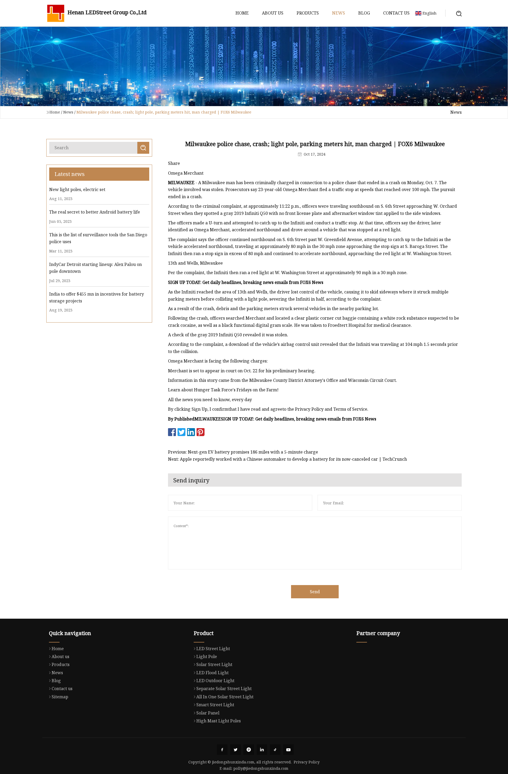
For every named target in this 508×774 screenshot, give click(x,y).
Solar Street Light (214, 664)
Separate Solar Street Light (224, 688)
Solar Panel (207, 713)
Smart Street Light (215, 705)
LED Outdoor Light (215, 681)
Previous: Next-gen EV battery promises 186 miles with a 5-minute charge (243, 452)
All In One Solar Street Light (224, 697)
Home (242, 13)
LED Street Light (213, 648)
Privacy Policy (307, 761)
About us (272, 13)
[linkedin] (262, 749)
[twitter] (235, 749)
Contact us (396, 13)
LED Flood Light (212, 673)
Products (308, 13)
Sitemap (60, 697)
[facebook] (222, 749)
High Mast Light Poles (218, 721)
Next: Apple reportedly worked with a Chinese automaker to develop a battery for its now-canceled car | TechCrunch (287, 459)
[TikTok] (275, 749)
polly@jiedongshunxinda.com (260, 768)
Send (315, 592)
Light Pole (206, 656)
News (338, 13)
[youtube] (288, 749)
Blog (364, 13)
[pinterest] (248, 749)
